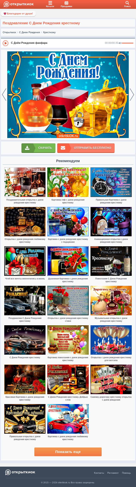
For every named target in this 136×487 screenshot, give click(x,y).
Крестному (49, 32)
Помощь (126, 473)
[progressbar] (127, 43)
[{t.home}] (20, 472)
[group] (68, 43)
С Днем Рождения (29, 32)
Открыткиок (9, 32)
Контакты (99, 473)
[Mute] (120, 43)
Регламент (113, 473)
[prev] (4, 94)
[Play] (5, 43)
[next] (132, 94)
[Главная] (18, 4)
